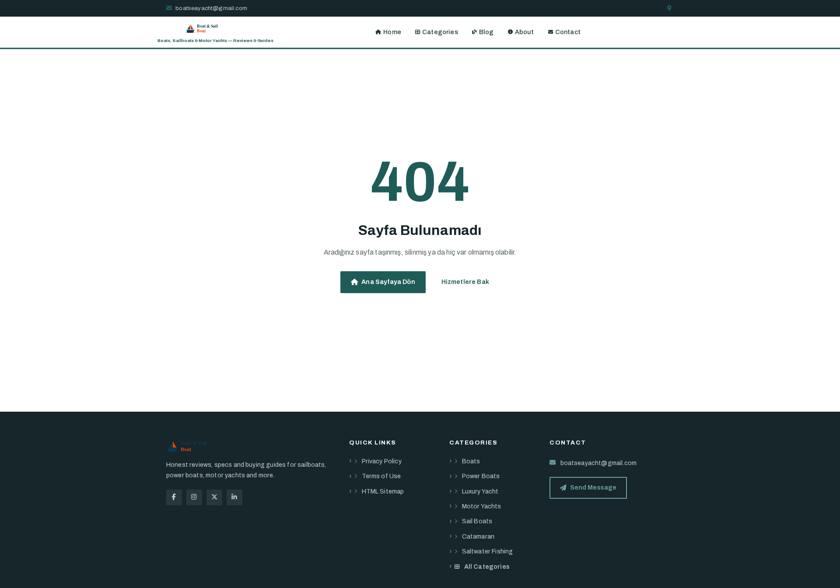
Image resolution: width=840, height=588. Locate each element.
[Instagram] (194, 497)
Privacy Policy (382, 461)
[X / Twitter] (214, 497)
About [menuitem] (524, 31)
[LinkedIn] (234, 497)
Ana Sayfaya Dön (388, 281)
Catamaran (478, 536)
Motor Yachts (481, 506)
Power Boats (481, 476)
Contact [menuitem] (568, 31)
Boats (471, 461)
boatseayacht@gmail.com (210, 8)
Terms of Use (381, 476)
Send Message (593, 487)
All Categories (487, 567)
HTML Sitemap (383, 491)
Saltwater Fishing (487, 551)
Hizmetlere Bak (465, 281)
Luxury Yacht (480, 491)
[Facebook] (174, 497)
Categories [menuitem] (440, 31)
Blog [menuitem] (486, 31)
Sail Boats (477, 521)
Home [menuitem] (392, 31)
